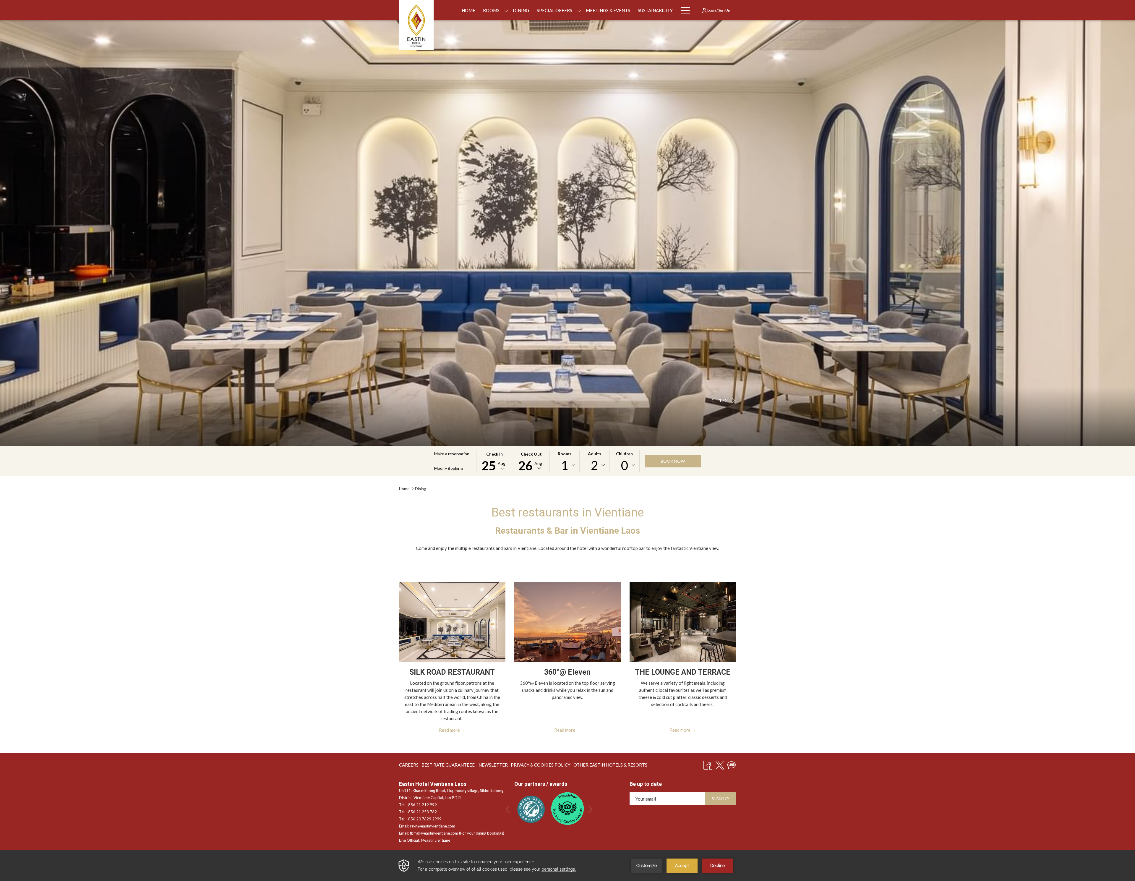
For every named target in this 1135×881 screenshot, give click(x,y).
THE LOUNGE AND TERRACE (682, 672)
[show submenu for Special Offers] (579, 10)
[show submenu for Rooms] (506, 10)
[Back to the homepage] (416, 25)
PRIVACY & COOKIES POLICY (540, 766)
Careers (409, 766)
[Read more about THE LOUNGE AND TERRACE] (683, 622)
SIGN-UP (720, 798)
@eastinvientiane (435, 840)
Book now (673, 461)
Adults (594, 453)
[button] (494, 461)
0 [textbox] (624, 465)
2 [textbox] (594, 465)
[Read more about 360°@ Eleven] (567, 622)
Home (404, 488)
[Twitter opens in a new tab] (719, 764)
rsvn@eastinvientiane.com (432, 826)
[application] (567, 865)
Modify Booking (448, 468)
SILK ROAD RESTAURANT (452, 672)
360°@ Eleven (567, 672)
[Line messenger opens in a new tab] (731, 764)
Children (624, 453)
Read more (449, 730)
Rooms (564, 453)
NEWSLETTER (493, 766)
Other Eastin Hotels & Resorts (610, 766)
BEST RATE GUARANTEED (448, 766)
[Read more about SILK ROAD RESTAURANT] (452, 622)
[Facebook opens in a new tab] (707, 764)
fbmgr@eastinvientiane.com (434, 833)
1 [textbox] (564, 465)
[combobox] (564, 465)
